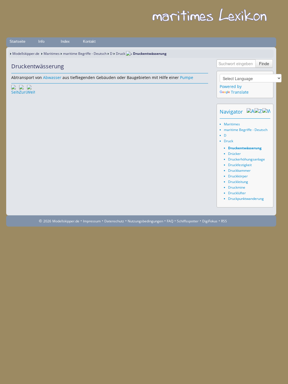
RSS (224, 221)
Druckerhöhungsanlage (246, 159)
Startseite (17, 41)
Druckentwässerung (245, 148)
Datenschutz (114, 221)
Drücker (234, 153)
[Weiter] (31, 89)
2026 (47, 221)
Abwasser (52, 77)
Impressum (92, 221)
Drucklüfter (237, 193)
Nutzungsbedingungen (145, 221)
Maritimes (52, 53)
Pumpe (186, 77)
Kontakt (89, 41)
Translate (240, 92)
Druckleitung (238, 181)
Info (41, 41)
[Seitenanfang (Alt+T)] (15, 89)
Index (65, 41)
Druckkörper (238, 176)
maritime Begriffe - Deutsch (85, 53)
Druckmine (236, 187)
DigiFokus (209, 221)
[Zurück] (23, 89)
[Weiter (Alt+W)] (266, 112)
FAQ (170, 221)
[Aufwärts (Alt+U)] (251, 112)
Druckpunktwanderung (246, 198)
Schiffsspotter (188, 221)
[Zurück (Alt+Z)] (258, 112)
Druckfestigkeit (240, 164)
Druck (120, 53)
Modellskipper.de (25, 53)
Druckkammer (239, 170)
